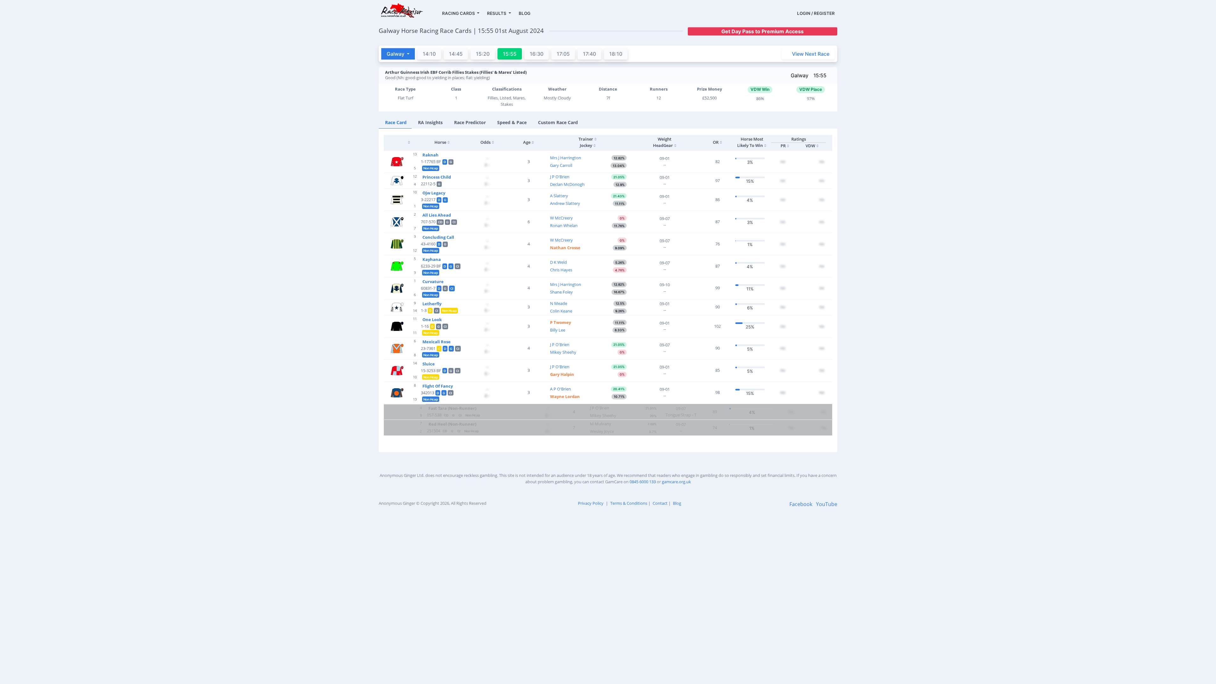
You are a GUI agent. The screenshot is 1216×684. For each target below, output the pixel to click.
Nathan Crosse (565, 247)
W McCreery (561, 218)
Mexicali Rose (436, 342)
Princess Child (436, 177)
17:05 (563, 54)
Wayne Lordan (565, 396)
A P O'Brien (560, 389)
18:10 (615, 54)
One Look (432, 319)
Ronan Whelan (564, 225)
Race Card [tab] (396, 122)
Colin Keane (561, 311)
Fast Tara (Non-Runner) (452, 408)
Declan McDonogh (567, 184)
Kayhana (431, 259)
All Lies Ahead (436, 215)
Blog (677, 503)
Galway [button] (396, 54)
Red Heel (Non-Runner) (452, 424)
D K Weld (558, 262)
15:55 (820, 75)
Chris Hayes (561, 270)
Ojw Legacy (433, 193)
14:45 (456, 54)
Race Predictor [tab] (470, 122)
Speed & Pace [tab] (512, 122)
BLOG (524, 13)
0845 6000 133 (643, 481)
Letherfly (431, 304)
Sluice (428, 364)
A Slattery (559, 196)
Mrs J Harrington (565, 158)
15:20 (483, 54)
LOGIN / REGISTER (816, 13)
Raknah (430, 155)
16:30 (536, 54)
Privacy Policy (591, 503)
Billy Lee (557, 330)
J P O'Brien (559, 177)
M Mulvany (600, 424)
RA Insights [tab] (430, 122)
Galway (799, 75)
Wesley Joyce (602, 431)
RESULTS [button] (497, 13)
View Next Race (810, 54)
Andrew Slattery (565, 203)
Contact (660, 503)
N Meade (558, 303)
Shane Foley (561, 292)
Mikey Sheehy (563, 352)
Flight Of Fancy (437, 386)
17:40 (589, 54)
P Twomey (560, 322)
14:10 (429, 54)
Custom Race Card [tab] (558, 122)
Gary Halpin (562, 374)
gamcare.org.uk (676, 481)
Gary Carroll (561, 165)
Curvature (433, 281)
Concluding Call (438, 237)
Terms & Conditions (628, 503)
